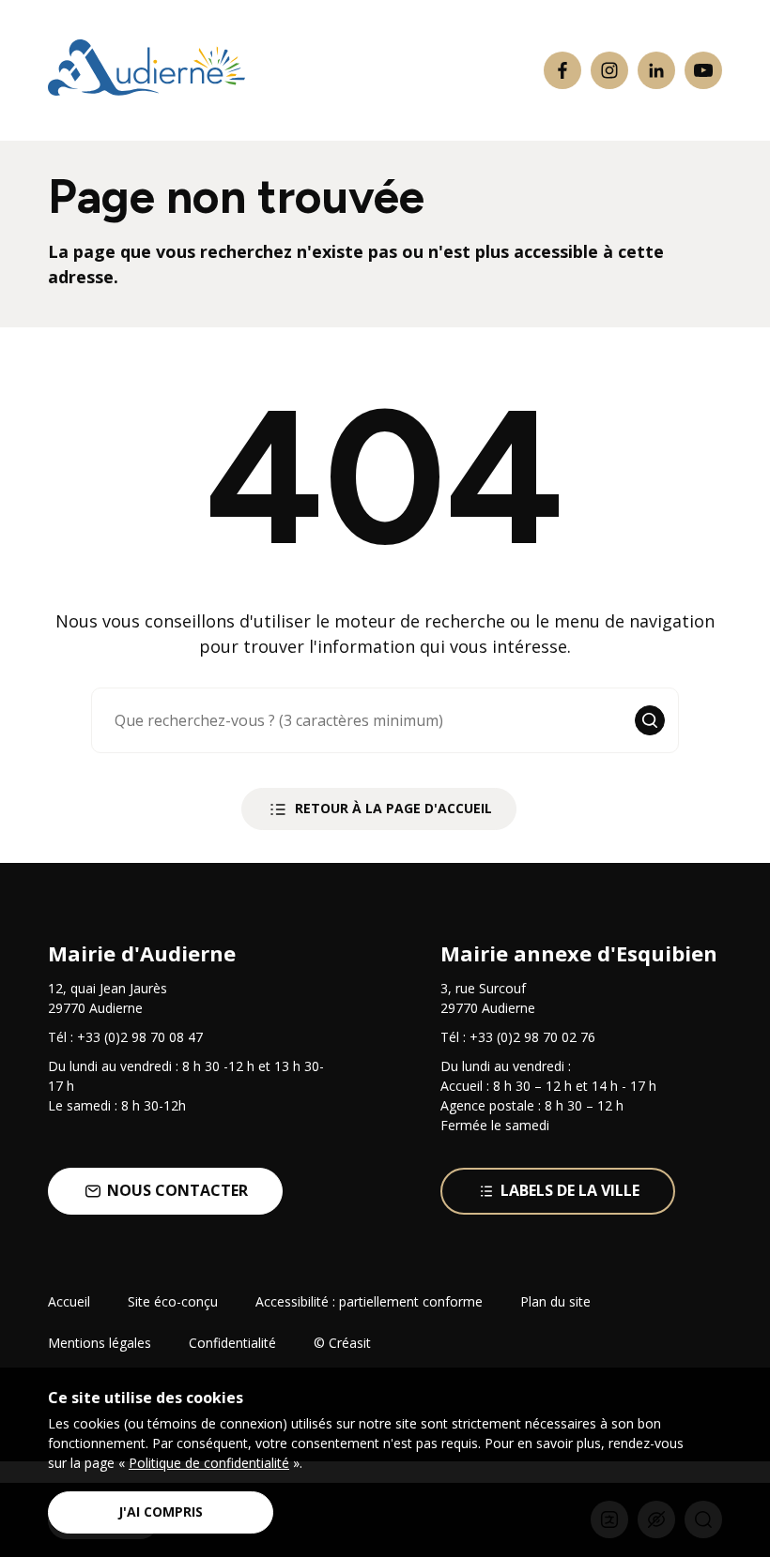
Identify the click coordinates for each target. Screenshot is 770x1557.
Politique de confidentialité (209, 1463)
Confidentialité (232, 1343)
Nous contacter (177, 1190)
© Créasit (342, 1343)
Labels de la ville (569, 1190)
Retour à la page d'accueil (393, 808)
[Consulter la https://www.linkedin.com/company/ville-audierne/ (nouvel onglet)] (656, 70)
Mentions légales (99, 1343)
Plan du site (555, 1301)
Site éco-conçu (173, 1301)
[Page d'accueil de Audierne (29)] (146, 70)
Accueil (69, 1301)
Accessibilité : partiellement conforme (369, 1301)
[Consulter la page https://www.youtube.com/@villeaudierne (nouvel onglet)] (703, 70)
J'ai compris (160, 1511)
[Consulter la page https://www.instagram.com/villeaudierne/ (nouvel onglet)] (609, 70)
